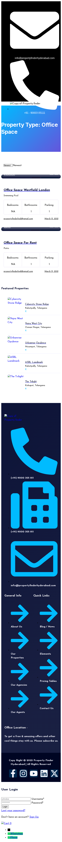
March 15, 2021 (51, 219)
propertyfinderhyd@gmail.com (18, 219)
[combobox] (17, 165)
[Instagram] (23, 773)
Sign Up (34, 817)
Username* (37, 799)
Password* (37, 803)
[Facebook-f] (13, 773)
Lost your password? (13, 810)
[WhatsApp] (9, 833)
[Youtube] (34, 773)
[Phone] (9, 837)
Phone (13, 837)
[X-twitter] (54, 773)
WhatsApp (16, 833)
